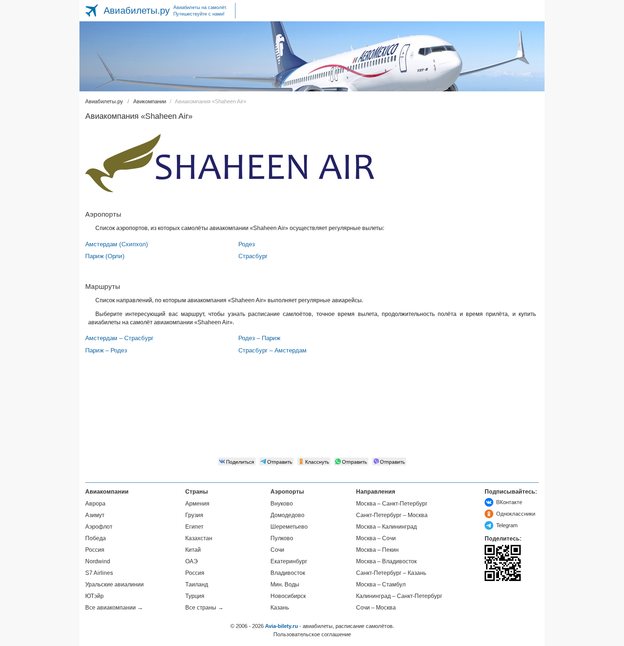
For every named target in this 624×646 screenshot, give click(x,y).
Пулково (281, 538)
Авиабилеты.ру (137, 10)
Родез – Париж (259, 338)
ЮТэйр (94, 596)
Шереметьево (289, 527)
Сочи (277, 550)
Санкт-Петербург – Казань (391, 573)
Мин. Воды (284, 584)
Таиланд (196, 584)
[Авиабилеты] (91, 10)
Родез (246, 244)
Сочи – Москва (376, 607)
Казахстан (198, 538)
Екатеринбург (288, 561)
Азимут (94, 515)
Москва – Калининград (386, 527)
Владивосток (287, 573)
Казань (279, 607)
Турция (194, 596)
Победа (95, 538)
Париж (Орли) (105, 256)
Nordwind (97, 561)
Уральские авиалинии (114, 584)
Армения (197, 503)
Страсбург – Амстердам (272, 350)
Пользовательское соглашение (312, 634)
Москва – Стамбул (381, 584)
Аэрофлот (98, 527)
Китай (193, 550)
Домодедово (287, 515)
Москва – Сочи (376, 538)
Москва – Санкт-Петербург (392, 503)
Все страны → (204, 607)
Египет (194, 527)
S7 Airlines (99, 573)
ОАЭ (191, 561)
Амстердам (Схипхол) (116, 244)
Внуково (281, 503)
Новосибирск (288, 596)
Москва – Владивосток (386, 561)
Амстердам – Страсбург (119, 338)
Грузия (194, 515)
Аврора (95, 503)
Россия (94, 550)
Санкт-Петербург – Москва (392, 515)
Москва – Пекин (377, 550)
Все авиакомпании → (114, 607)
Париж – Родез (106, 350)
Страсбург (253, 256)
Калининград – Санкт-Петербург (399, 596)
